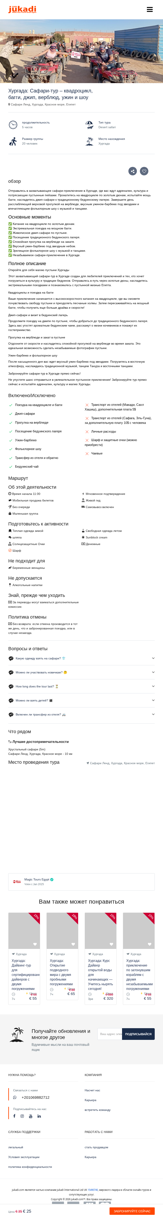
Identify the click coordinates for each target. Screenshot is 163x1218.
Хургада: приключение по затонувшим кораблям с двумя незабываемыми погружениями (139, 975)
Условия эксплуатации (23, 1157)
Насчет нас (92, 1090)
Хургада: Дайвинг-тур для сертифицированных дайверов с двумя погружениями (28, 975)
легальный (15, 1147)
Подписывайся (138, 1034)
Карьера (90, 1100)
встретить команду (98, 1110)
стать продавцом (96, 1147)
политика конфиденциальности (30, 1166)
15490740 (93, 1189)
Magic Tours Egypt (36, 879)
